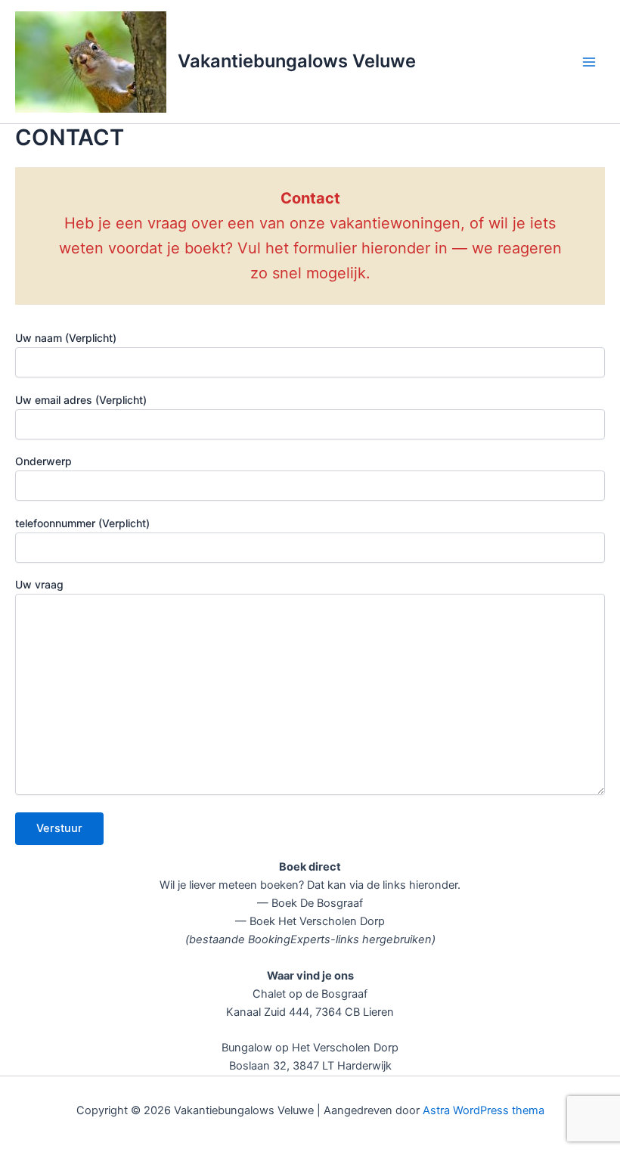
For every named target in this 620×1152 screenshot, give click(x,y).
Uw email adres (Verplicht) (81, 399)
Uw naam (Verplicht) (65, 337)
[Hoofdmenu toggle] (589, 62)
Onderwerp (43, 461)
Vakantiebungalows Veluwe (297, 61)
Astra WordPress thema (483, 1110)
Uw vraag (39, 584)
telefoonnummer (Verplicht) (82, 523)
